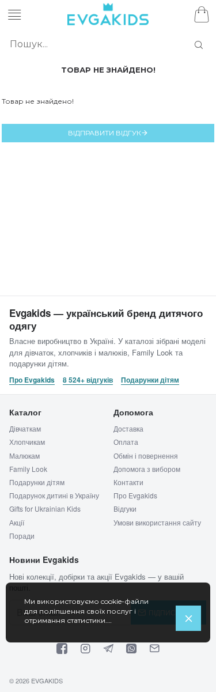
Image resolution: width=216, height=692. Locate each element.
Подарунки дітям (150, 380)
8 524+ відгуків (88, 380)
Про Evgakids (32, 380)
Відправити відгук (104, 132)
